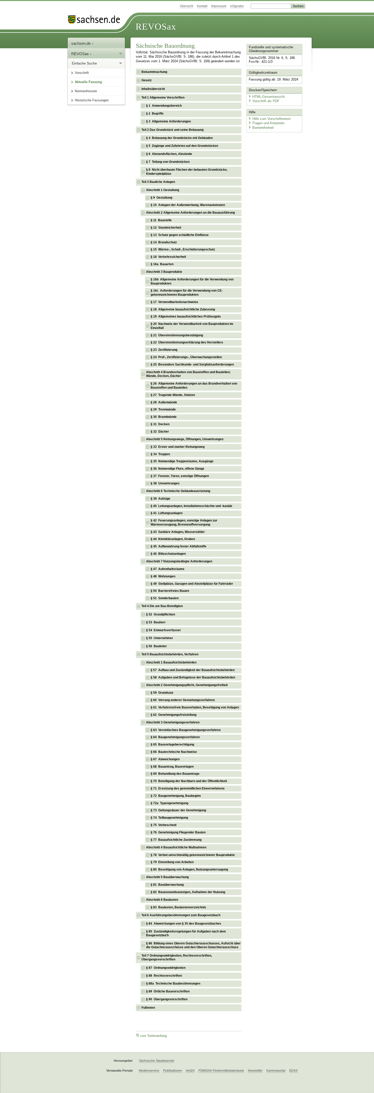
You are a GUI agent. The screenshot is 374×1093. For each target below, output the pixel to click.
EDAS (293, 1070)
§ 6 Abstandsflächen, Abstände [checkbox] (169, 154)
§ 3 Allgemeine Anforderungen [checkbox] (168, 121)
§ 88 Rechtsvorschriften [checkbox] (164, 975)
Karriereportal (275, 1070)
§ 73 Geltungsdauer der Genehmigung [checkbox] (178, 810)
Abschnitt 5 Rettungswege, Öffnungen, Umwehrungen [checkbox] (184, 439)
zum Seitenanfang (153, 1036)
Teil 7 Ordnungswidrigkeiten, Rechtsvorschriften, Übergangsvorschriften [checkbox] (176, 957)
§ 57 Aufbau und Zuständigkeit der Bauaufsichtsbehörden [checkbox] (193, 670)
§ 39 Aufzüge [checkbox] (160, 498)
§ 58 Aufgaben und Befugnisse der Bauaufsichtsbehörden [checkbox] (193, 677)
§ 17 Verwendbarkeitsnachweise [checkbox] (174, 302)
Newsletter (255, 1070)
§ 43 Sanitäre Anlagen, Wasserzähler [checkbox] (178, 532)
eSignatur (237, 6)
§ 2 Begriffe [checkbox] (155, 113)
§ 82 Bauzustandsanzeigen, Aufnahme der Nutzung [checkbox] (188, 892)
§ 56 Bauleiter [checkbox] (156, 646)
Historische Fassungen (92, 100)
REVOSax (156, 27)
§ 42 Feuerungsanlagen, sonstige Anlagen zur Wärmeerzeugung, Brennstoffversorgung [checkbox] (184, 522)
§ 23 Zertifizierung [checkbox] (164, 350)
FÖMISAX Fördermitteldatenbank (221, 1070)
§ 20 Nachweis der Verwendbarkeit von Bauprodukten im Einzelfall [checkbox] (192, 326)
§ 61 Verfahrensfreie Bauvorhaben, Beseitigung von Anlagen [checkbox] (195, 707)
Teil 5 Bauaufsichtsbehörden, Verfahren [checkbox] (169, 654)
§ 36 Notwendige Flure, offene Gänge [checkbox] (177, 468)
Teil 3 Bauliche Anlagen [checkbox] (158, 182)
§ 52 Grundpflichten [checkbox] (160, 614)
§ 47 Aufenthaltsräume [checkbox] (167, 569)
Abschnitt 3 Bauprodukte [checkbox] (164, 272)
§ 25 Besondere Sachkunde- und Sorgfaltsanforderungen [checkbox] (192, 364)
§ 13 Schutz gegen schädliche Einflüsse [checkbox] (180, 235)
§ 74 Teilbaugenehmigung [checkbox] (169, 817)
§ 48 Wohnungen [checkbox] (163, 576)
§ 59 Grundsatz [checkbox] (162, 692)
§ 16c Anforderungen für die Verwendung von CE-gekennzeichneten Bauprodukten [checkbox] (187, 292)
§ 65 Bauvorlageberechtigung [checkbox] (172, 744)
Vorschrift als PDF (265, 101)
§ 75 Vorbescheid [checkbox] (163, 825)
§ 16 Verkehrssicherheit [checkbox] (168, 257)
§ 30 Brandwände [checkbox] (164, 417)
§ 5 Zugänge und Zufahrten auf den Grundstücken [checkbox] (182, 146)
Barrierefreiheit (263, 128)
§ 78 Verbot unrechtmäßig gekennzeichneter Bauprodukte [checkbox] (193, 855)
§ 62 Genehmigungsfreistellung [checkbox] (173, 715)
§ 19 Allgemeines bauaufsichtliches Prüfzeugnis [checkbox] (186, 316)
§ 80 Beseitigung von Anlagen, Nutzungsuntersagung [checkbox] (189, 869)
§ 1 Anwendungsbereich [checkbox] (164, 105)
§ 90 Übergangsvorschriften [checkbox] (167, 999)
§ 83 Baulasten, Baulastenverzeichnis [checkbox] (178, 907)
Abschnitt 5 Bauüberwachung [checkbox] (167, 877)
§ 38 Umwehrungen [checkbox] (165, 483)
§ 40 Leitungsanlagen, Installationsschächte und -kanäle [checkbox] (191, 506)
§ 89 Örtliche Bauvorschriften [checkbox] (168, 991)
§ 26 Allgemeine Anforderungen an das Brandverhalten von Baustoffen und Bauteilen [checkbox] (194, 385)
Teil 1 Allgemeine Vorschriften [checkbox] (162, 97)
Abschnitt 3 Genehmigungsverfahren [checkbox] (172, 722)
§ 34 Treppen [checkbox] (160, 454)
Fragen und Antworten (268, 123)
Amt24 (190, 1070)
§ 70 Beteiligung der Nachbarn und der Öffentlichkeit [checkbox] (189, 781)
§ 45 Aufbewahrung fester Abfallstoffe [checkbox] (178, 546)
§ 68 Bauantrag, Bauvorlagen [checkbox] (172, 766)
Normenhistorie (86, 91)
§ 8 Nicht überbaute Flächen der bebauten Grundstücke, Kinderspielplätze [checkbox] (186, 172)
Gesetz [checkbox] (146, 80)
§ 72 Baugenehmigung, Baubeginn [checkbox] (176, 796)
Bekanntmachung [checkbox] (154, 72)
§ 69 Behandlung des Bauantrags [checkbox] (175, 773)
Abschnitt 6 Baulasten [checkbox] (162, 899)
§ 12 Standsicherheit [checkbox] (166, 227)
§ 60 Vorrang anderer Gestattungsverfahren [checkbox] (183, 700)
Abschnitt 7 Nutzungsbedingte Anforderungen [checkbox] (179, 561)
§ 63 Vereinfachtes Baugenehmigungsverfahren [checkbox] (186, 730)
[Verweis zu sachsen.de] (95, 19)
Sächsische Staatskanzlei (156, 1061)
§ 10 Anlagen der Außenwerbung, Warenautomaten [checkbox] (188, 205)
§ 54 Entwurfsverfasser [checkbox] (163, 630)
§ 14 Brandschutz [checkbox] (164, 242)
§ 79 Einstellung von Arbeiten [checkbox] (172, 862)
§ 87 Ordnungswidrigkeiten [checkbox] (165, 968)
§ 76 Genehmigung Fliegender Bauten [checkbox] (178, 832)
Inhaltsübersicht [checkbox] (153, 89)
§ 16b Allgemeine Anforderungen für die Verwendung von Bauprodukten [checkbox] (192, 281)
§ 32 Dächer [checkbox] (160, 431)
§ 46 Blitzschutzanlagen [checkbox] (168, 554)
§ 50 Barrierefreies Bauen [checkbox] (170, 591)
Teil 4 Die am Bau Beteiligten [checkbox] (162, 606)
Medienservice (149, 1070)
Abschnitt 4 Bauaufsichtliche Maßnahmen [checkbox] (176, 847)
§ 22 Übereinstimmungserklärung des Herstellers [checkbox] (187, 342)
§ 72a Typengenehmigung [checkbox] (169, 803)
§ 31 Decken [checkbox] (160, 424)
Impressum (218, 6)
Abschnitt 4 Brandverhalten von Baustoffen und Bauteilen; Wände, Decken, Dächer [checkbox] (188, 374)
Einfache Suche (84, 63)
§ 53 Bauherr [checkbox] (156, 622)
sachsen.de (81, 43)
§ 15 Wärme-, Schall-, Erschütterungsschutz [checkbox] (183, 249)
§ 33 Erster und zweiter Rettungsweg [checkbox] (178, 447)
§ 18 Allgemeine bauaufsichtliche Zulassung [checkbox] (183, 309)
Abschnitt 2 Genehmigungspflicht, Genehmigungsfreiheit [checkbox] (187, 685)
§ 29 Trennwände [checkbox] (163, 409)
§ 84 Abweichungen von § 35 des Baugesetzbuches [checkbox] (183, 923)
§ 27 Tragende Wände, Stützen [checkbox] (173, 395)
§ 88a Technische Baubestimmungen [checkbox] (173, 983)
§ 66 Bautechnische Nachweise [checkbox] (174, 752)
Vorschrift (82, 73)
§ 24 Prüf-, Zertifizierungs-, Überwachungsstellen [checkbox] (186, 357)
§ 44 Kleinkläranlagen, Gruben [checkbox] (173, 539)
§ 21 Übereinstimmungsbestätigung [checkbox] (177, 335)
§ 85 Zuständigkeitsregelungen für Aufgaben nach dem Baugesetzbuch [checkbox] (186, 933)
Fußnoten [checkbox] (148, 1007)
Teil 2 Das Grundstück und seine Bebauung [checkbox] (172, 130)
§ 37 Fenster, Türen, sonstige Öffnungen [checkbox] (180, 476)
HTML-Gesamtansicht (268, 97)
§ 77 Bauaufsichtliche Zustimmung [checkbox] (176, 840)
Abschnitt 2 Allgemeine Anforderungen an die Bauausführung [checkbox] (190, 212)
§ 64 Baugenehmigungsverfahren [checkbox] (175, 737)
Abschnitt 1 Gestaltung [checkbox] (162, 190)
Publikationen (172, 1070)
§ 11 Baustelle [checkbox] (161, 220)
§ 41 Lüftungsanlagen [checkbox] (166, 513)
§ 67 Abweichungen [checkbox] (165, 759)
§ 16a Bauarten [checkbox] (162, 264)
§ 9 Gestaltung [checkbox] (161, 197)
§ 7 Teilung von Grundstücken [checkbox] (168, 162)
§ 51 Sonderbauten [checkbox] (165, 598)
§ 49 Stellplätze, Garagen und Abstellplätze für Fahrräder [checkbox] (192, 583)
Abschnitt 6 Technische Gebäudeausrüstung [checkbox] (178, 491)
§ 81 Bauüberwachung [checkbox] (167, 884)
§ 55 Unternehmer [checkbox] (159, 638)
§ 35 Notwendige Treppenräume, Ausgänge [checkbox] (182, 461)
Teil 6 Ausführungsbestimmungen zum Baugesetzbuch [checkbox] (180, 915)
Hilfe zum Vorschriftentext (271, 119)
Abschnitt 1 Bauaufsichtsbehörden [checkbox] (171, 662)
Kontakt (202, 6)
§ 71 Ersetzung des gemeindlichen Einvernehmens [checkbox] (188, 788)
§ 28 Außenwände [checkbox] (164, 402)
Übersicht (186, 6)
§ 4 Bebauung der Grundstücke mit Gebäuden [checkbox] (179, 138)
